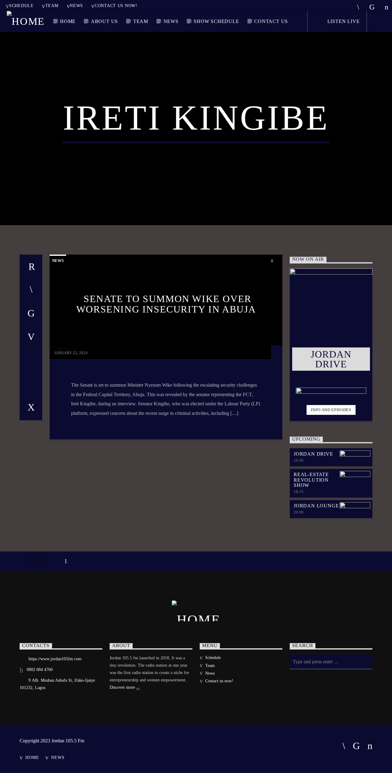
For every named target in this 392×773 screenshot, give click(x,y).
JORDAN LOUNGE (316, 505)
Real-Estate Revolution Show (311, 480)
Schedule (21, 5)
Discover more (123, 687)
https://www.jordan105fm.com (54, 659)
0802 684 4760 (40, 669)
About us (104, 21)
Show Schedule (216, 21)
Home (68, 21)
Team (51, 5)
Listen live (343, 21)
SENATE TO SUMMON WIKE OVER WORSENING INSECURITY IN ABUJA (166, 304)
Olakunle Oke (65, 349)
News (76, 5)
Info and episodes (331, 409)
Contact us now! (116, 5)
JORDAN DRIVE (313, 454)
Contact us (271, 21)
